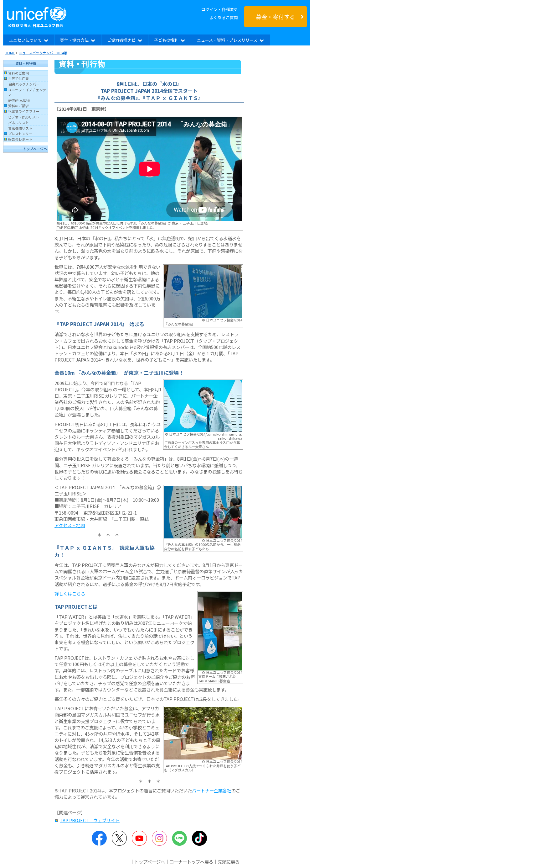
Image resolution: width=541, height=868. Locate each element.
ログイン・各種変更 (219, 9)
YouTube (139, 838)
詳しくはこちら (69, 593)
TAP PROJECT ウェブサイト (90, 820)
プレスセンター (20, 133)
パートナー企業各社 (211, 790)
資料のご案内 (18, 73)
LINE (179, 838)
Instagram (159, 838)
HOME (10, 52)
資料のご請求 (18, 105)
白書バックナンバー (23, 84)
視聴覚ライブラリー (23, 111)
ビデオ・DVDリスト (23, 116)
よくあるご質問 (223, 17)
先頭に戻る (229, 861)
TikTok (199, 838)
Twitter (119, 838)
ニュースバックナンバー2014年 (43, 52)
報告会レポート (20, 139)
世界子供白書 (18, 78)
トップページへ (35, 148)
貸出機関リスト (20, 128)
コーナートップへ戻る (191, 861)
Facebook (99, 838)
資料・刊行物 (25, 63)
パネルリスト (18, 122)
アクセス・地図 (69, 525)
